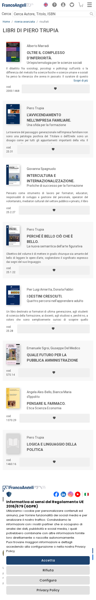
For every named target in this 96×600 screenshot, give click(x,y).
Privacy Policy (48, 590)
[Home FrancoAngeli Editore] (17, 5)
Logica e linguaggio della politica (52, 447)
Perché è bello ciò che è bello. (50, 239)
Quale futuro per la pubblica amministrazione (52, 357)
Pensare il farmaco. (46, 403)
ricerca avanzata (25, 21)
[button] (44, 5)
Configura (48, 580)
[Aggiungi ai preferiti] (56, 88)
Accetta (48, 560)
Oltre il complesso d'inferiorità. (46, 55)
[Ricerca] (91, 14)
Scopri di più (80, 80)
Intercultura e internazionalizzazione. (50, 178)
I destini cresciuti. (44, 296)
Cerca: (7, 14)
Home (6, 21)
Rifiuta (48, 570)
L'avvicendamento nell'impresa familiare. (49, 117)
